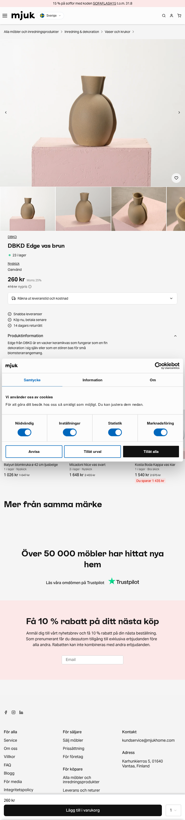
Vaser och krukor (117, 32)
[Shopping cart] (179, 15)
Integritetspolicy (18, 790)
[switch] (70, 432)
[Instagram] (13, 712)
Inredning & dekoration (82, 32)
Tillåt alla (151, 451)
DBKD (12, 237)
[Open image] (27, 209)
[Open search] (164, 15)
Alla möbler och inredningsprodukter (31, 32)
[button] (92, 113)
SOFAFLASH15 (104, 3)
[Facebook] (6, 712)
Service (10, 740)
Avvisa (34, 451)
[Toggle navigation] (5, 15)
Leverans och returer (81, 790)
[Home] (23, 15)
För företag (73, 757)
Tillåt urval (92, 451)
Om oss (10, 748)
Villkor (9, 757)
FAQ (7, 765)
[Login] (171, 15)
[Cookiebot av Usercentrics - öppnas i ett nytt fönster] (158, 365)
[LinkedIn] (21, 712)
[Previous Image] (6, 113)
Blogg (9, 773)
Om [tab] (153, 379)
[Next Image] (179, 113)
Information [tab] (92, 379)
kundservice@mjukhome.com (147, 740)
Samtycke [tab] (32, 379)
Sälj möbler (73, 740)
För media (13, 782)
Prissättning (73, 748)
